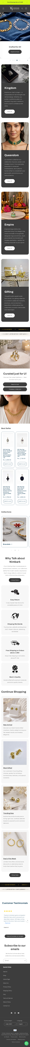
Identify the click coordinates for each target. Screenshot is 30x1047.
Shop (4, 975)
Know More (15, 580)
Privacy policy (14, 1036)
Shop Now (9, 53)
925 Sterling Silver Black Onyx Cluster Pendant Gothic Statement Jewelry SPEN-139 (7, 490)
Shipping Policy (7, 990)
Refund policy (22, 1036)
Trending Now (8, 813)
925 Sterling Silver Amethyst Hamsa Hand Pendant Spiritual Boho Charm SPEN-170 (7, 453)
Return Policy (7, 1002)
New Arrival (15, 384)
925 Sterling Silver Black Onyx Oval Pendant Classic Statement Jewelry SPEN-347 (22, 490)
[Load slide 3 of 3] (17, 60)
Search (5, 971)
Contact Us (6, 1005)
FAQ (4, 994)
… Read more (7, 923)
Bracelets (6, 544)
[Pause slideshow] (28, 60)
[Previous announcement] (3, 2)
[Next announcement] (27, 2)
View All (9, 111)
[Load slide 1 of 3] (13, 60)
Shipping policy (21, 1039)
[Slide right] (18, 550)
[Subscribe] (25, 961)
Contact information (11, 1039)
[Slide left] (11, 550)
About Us (5, 983)
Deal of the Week (9, 859)
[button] (3, 8)
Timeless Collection (15, 389)
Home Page (6, 979)
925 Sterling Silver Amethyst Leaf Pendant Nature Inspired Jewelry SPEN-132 (21, 453)
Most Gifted (7, 768)
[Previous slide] (10, 60)
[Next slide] (20, 60)
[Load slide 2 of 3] (15, 60)
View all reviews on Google (15, 936)
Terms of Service (8, 998)
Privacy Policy (7, 987)
